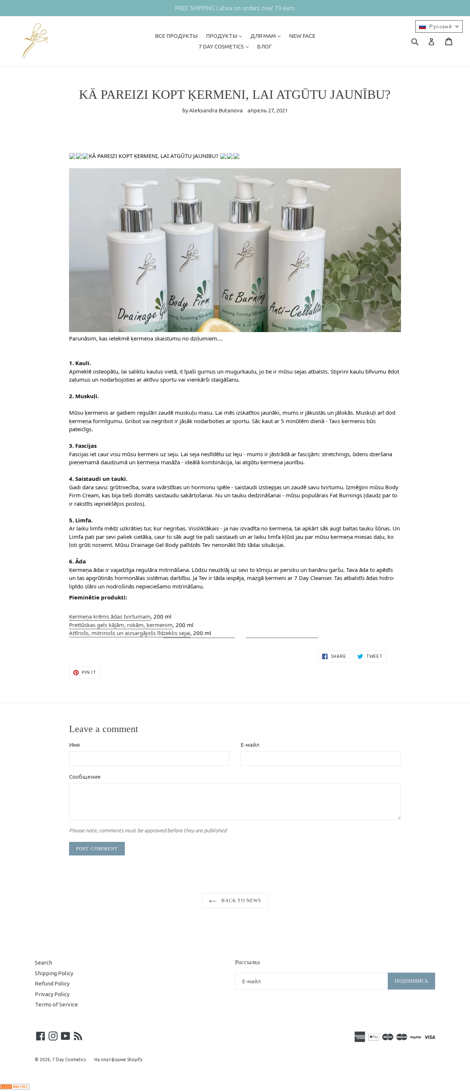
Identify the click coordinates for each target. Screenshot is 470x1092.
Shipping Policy (54, 973)
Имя (74, 745)
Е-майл (250, 745)
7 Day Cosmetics (69, 1059)
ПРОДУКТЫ (226, 35)
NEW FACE (302, 36)
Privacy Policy (52, 994)
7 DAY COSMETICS (225, 46)
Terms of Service (56, 1004)
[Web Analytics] (14, 1087)
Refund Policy (52, 983)
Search (43, 962)
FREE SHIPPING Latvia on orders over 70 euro (235, 8)
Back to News (240, 900)
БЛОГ (264, 46)
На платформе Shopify (118, 1059)
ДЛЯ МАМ (267, 35)
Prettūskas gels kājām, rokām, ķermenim (121, 624)
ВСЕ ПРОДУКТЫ (176, 36)
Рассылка (247, 962)
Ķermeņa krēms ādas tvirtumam (110, 616)
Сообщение (85, 777)
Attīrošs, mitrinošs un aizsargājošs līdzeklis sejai (129, 633)
